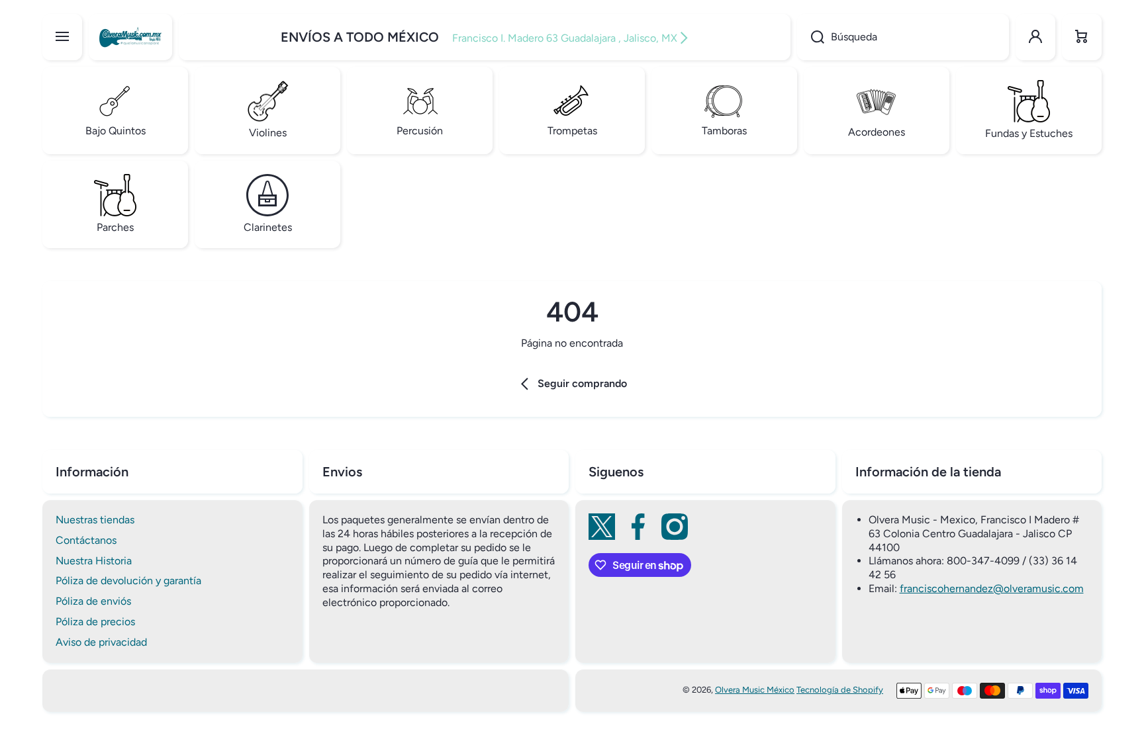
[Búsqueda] (810, 37)
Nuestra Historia (94, 560)
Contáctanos (86, 540)
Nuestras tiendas (95, 519)
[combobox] (903, 37)
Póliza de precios (95, 621)
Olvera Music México (754, 690)
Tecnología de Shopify (839, 690)
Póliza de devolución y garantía (128, 580)
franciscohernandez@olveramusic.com (992, 588)
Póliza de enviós (93, 601)
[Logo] (130, 37)
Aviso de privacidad (101, 642)
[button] (1082, 37)
